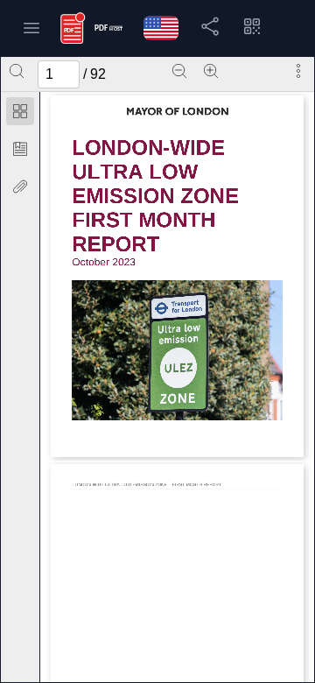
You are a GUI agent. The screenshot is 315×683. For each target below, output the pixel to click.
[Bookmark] (20, 149)
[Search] (17, 71)
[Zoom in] (211, 71)
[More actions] (298, 71)
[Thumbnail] (20, 111)
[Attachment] (20, 187)
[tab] (20, 114)
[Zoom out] (179, 71)
